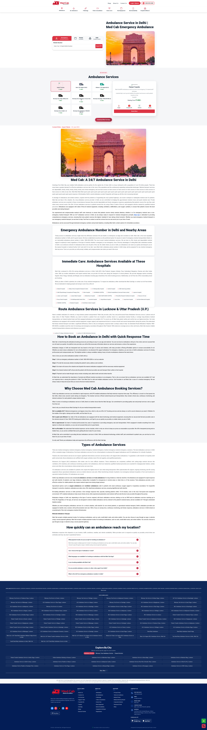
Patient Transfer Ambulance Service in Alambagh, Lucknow (54, 627)
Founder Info (81, 702)
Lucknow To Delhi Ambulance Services (86, 333)
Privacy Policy (117, 692)
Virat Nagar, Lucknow (164, 588)
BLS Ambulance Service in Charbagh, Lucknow (54, 614)
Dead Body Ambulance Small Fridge (185, 631)
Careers (80, 704)
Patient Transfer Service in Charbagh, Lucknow (120, 623)
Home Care (98, 702)
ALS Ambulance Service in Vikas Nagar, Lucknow (54, 602)
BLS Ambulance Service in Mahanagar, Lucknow (87, 614)
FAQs (115, 706)
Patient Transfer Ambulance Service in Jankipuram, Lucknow (185, 623)
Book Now (134, 111)
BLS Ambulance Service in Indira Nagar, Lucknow (87, 627)
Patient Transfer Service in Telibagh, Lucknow (54, 619)
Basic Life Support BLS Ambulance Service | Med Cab (152, 636)
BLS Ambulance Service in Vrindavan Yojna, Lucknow (54, 610)
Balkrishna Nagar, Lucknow (44, 588)
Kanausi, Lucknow (31, 588)
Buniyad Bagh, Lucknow (176, 588)
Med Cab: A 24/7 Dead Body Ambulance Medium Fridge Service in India (21, 636)
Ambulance (98, 692)
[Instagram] (55, 708)
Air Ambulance (99, 695)
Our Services (81, 697)
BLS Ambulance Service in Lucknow (152, 614)
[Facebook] (52, 708)
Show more (103, 590)
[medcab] (60, 3)
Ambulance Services (89, 653)
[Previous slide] (57, 9)
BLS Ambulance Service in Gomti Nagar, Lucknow (120, 614)
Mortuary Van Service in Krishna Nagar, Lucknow (152, 598)
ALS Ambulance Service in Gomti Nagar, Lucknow (120, 631)
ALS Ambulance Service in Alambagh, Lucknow (87, 606)
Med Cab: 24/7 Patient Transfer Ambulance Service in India (54, 636)
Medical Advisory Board (119, 699)
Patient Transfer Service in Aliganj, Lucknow (54, 623)
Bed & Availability (100, 706)
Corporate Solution (118, 702)
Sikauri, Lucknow (96, 588)
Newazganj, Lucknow (189, 588)
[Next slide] (149, 9)
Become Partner (82, 711)
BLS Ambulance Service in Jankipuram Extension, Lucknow (185, 610)
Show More (102, 670)
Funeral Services (119, 653)
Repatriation (99, 711)
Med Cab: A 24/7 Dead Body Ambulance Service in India (54, 641)
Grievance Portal (118, 704)
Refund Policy (117, 697)
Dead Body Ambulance (152, 631)
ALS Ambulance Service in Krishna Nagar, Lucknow (185, 627)
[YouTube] (66, 708)
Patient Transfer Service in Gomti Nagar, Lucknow (21, 627)
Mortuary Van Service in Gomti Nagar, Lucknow (185, 602)
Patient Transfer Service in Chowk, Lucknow (21, 619)
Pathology (98, 697)
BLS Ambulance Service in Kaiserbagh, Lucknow (185, 606)
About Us (115, 3)
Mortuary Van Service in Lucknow (54, 606)
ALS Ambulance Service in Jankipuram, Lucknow (21, 606)
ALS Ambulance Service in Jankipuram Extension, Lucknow (54, 631)
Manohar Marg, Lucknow (71, 588)
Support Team (81, 699)
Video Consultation (100, 699)
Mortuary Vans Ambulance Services (104, 653)
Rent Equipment (100, 704)
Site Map (80, 706)
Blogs (109, 3)
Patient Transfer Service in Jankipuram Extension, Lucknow (152, 619)
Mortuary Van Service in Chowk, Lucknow (54, 598)
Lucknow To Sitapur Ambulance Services (64, 333)
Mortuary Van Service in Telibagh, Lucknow (87, 598)
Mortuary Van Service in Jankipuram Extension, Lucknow (120, 598)
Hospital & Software (101, 709)
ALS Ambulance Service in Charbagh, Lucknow (87, 631)
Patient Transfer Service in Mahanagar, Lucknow (87, 623)
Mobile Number (57, 42)
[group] (62, 9)
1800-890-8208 (138, 694)
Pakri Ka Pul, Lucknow (138, 588)
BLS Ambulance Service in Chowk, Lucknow (87, 610)
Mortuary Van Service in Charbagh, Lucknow (119, 602)
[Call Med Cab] (204, 726)
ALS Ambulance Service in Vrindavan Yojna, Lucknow (152, 623)
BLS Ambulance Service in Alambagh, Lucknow (120, 619)
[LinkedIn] (63, 708)
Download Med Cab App (103, 119)
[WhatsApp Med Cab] (204, 721)
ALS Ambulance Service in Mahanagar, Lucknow (21, 631)
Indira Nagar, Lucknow (19, 588)
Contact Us (123, 3)
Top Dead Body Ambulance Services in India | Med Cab (185, 636)
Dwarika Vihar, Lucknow (124, 588)
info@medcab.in (138, 698)
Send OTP (99, 46)
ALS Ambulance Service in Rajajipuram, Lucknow (152, 602)
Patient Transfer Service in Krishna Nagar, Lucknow (87, 619)
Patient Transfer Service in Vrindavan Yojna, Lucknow (185, 614)
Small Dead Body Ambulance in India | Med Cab (21, 641)
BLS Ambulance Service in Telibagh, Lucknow (152, 610)
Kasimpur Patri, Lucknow (150, 588)
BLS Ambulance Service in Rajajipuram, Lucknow (185, 619)
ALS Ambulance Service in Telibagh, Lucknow (152, 627)
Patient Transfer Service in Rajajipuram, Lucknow (21, 623)
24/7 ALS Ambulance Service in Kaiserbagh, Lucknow (185, 598)
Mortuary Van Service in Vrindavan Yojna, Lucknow (22, 598)
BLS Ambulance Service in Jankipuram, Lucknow (119, 610)
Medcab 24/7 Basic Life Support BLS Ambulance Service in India (120, 636)
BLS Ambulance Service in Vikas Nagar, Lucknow (152, 606)
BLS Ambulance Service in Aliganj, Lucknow (21, 610)
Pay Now (55, 713)
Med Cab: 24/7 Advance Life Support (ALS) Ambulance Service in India (87, 636)
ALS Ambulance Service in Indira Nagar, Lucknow (120, 606)
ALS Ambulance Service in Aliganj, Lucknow (87, 602)
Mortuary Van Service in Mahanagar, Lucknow (21, 602)
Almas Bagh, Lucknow (58, 588)
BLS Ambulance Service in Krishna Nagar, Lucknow (21, 614)
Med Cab (137, 215)
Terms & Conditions (118, 695)
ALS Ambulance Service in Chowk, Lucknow (119, 627)
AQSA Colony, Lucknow (85, 588)
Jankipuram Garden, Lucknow (109, 588)
